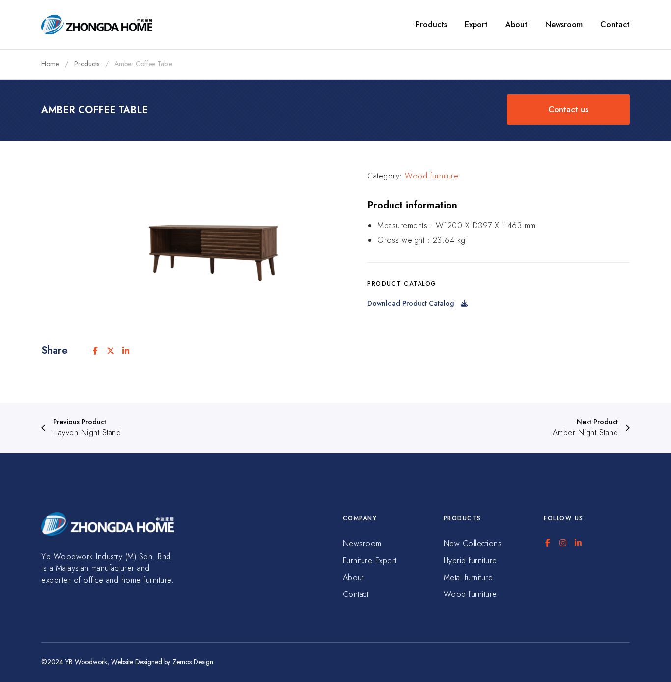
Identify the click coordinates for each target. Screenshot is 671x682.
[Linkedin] (126, 351)
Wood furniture (431, 175)
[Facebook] (95, 351)
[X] (110, 351)
